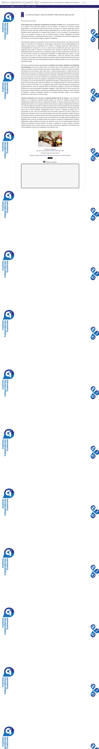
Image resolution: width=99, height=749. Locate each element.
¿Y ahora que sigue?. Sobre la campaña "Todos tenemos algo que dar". (50, 14)
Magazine (12, 6)
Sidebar (23, 6)
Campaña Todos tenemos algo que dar (44, 155)
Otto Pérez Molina (66, 155)
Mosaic (18, 6)
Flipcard (7, 6)
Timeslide (33, 6)
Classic (2, 6)
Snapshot (28, 6)
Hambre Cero (58, 155)
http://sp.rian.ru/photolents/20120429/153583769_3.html (50, 150)
